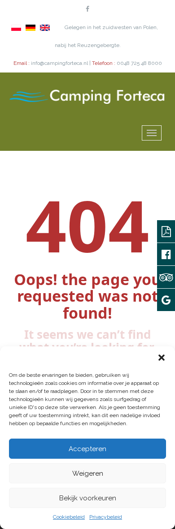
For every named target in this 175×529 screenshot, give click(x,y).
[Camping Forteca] (87, 95)
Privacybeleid (105, 517)
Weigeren (87, 473)
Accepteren (87, 449)
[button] (161, 357)
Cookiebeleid (69, 517)
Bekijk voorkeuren (87, 498)
